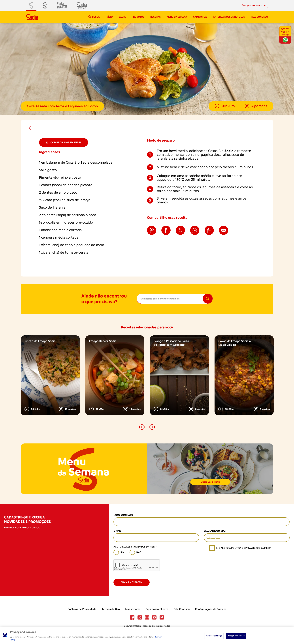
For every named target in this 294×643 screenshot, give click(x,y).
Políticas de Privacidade (82, 609)
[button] (142, 427)
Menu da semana (177, 16)
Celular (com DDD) (215, 530)
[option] (50, 375)
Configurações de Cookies (210, 609)
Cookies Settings (214, 636)
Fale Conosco (182, 609)
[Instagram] (147, 617)
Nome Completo (123, 515)
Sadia (122, 16)
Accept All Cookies (236, 636)
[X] (140, 617)
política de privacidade (245, 548)
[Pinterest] (162, 617)
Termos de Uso (111, 609)
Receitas (155, 16)
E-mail (117, 530)
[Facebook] (132, 617)
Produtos (138, 16)
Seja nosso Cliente (157, 609)
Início (109, 16)
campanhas (200, 16)
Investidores (132, 609)
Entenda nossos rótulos (229, 16)
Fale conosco (259, 16)
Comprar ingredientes (66, 142)
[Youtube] (154, 617)
